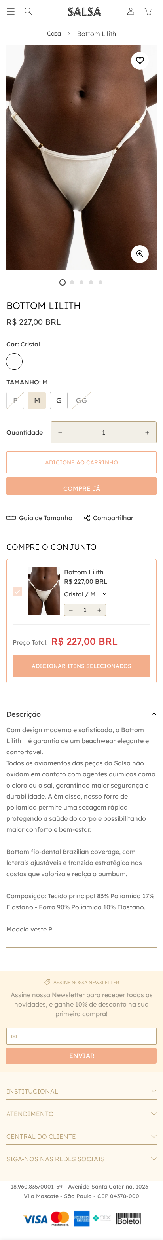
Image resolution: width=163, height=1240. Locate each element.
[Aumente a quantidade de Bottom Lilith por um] (147, 433)
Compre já (81, 488)
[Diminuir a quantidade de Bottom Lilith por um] (60, 433)
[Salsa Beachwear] (85, 11)
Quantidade (24, 432)
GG (81, 400)
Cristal (14, 361)
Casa (54, 33)
